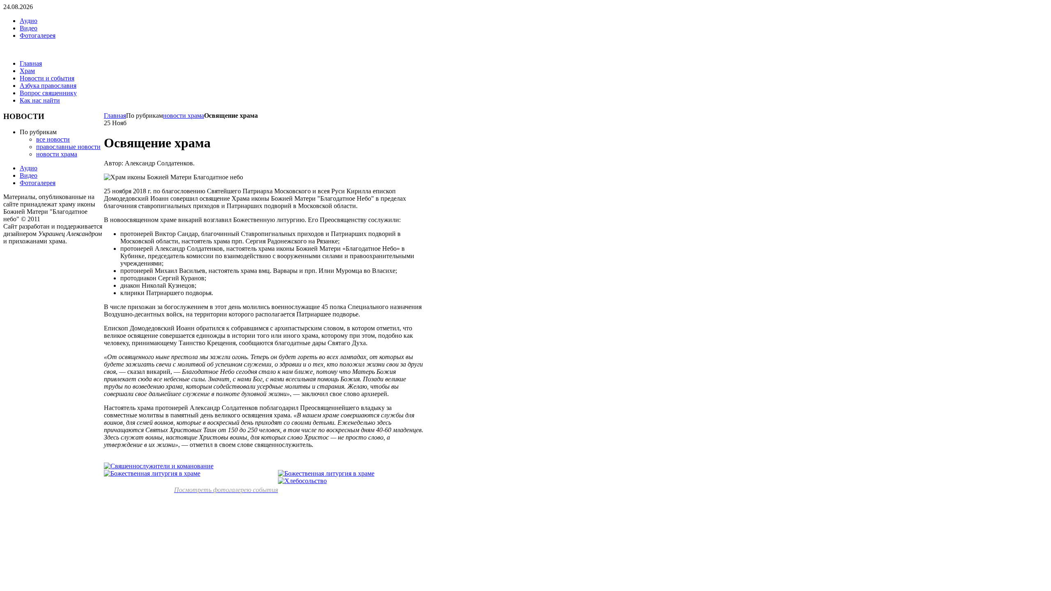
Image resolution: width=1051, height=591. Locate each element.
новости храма (183, 115)
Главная (115, 115)
